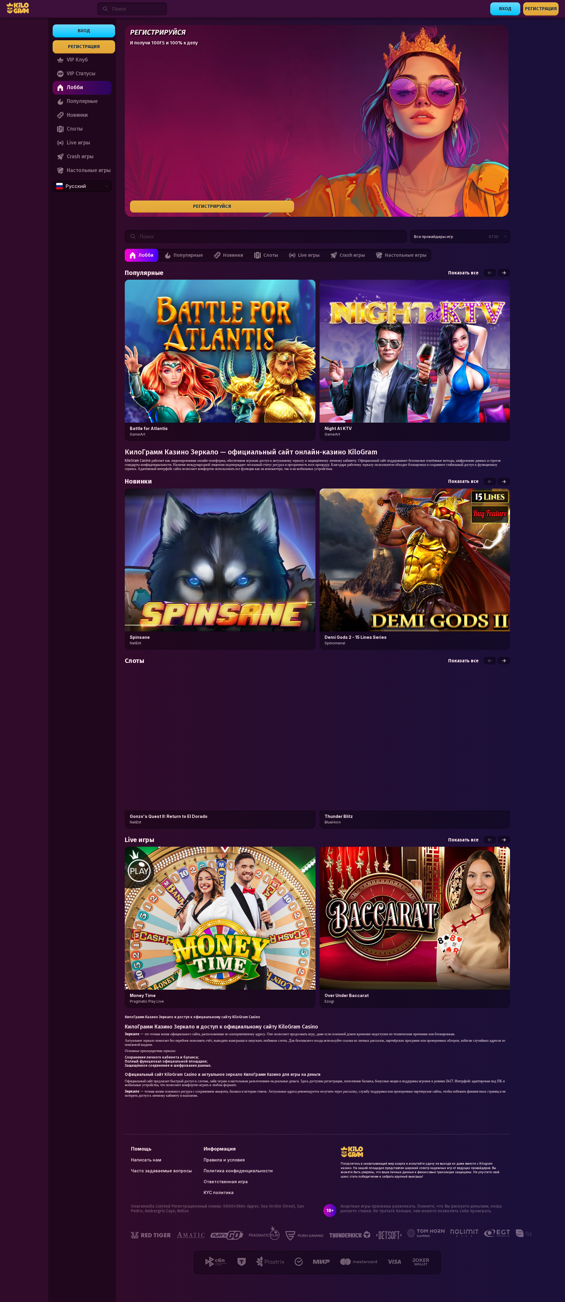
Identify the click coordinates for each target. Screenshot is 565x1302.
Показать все (463, 273)
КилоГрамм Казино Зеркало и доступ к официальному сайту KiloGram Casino (192, 1017)
